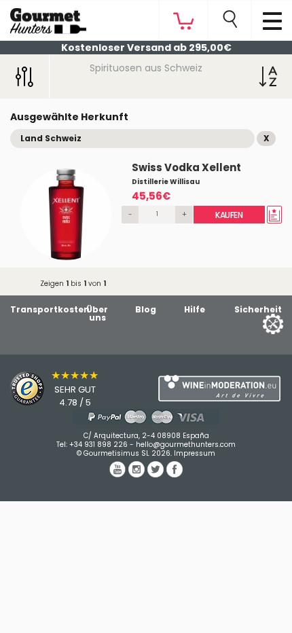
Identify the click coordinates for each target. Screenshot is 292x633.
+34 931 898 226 (98, 444)
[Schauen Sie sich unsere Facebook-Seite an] (174, 474)
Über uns (97, 313)
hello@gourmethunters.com (186, 444)
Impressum (194, 453)
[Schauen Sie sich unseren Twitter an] (156, 474)
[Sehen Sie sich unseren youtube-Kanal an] (118, 474)
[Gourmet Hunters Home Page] (43, 18)
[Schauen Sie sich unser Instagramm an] (137, 474)
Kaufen (228, 215)
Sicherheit (258, 309)
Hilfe (194, 309)
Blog (145, 309)
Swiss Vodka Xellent (186, 167)
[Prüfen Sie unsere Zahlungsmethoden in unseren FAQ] (146, 416)
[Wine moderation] (219, 388)
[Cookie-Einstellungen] (256, 323)
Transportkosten (50, 309)
